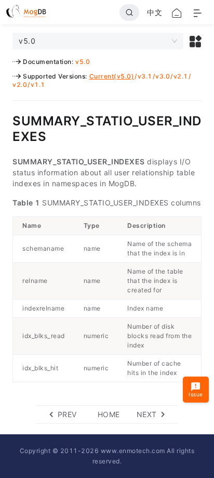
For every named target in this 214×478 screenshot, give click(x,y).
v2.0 (19, 84)
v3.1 (145, 76)
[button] (196, 41)
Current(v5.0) (112, 76)
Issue (196, 394)
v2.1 (180, 76)
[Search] (129, 12)
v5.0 (82, 62)
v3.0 (162, 76)
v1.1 (38, 84)
